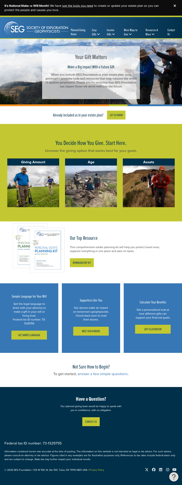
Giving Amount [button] (33, 162)
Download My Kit (82, 262)
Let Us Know (116, 115)
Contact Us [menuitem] (171, 32)
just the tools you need (77, 5)
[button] (173, 476)
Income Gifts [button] (110, 32)
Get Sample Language (29, 335)
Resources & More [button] (152, 32)
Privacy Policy (96, 470)
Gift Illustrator (153, 329)
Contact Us (91, 421)
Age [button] (91, 162)
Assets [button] (148, 162)
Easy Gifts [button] (94, 32)
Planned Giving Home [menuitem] (78, 32)
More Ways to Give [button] (130, 32)
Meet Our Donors (91, 331)
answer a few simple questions (102, 373)
